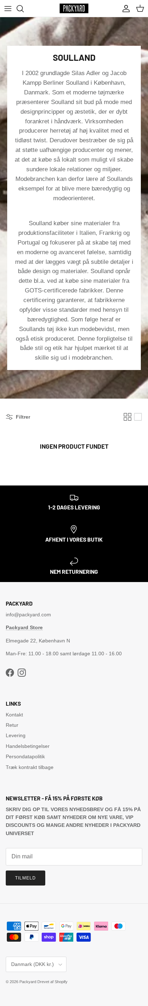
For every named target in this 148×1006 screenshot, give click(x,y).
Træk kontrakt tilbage (30, 767)
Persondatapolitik (25, 756)
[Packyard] (74, 8)
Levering (16, 735)
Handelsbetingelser (28, 746)
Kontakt (14, 714)
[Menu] (8, 8)
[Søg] (24, 8)
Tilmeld (25, 878)
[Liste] (138, 417)
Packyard (27, 982)
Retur (12, 725)
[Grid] (127, 417)
